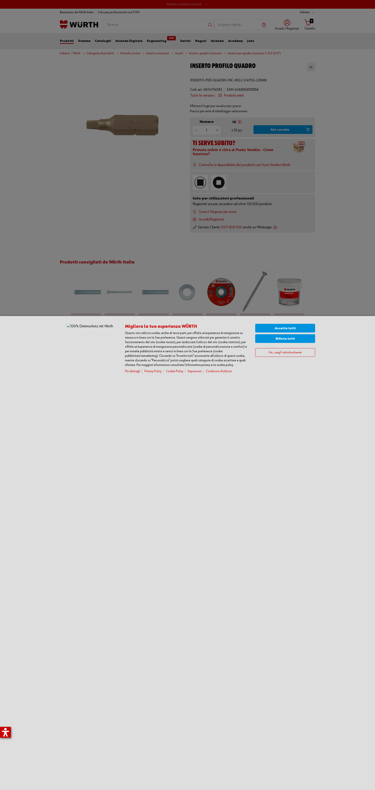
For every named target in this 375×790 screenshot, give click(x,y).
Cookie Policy (174, 371)
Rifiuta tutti (285, 338)
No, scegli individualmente (285, 352)
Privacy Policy (153, 371)
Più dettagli (132, 371)
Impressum (195, 371)
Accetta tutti (285, 328)
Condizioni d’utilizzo (219, 371)
